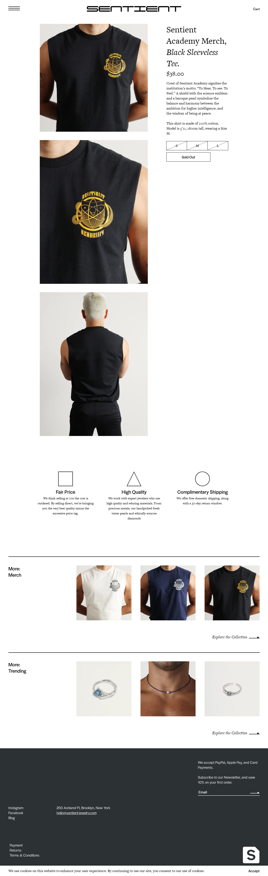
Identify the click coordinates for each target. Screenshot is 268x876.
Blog (11, 817)
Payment (16, 845)
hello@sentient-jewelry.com (77, 812)
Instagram (15, 807)
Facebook (15, 812)
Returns (15, 850)
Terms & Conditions (24, 855)
